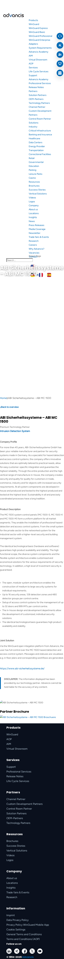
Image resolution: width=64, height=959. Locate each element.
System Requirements (40, 47)
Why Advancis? (36, 248)
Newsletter (34, 233)
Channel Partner (37, 107)
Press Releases (36, 225)
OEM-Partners (36, 99)
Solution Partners (37, 95)
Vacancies (34, 252)
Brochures (34, 185)
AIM (31, 55)
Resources (34, 181)
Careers (33, 245)
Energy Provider (37, 146)
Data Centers (35, 142)
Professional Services (40, 83)
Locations (34, 213)
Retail (31, 158)
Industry (33, 126)
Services (33, 67)
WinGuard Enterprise (39, 40)
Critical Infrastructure (40, 130)
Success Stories (37, 189)
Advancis (28, 957)
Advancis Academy (38, 51)
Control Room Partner (40, 118)
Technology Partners (39, 103)
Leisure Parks (35, 174)
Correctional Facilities (40, 154)
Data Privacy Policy (17, 920)
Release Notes (36, 87)
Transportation (36, 150)
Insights (33, 217)
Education (34, 166)
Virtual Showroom (38, 59)
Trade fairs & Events (39, 237)
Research (34, 241)
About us (33, 209)
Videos (32, 197)
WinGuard (34, 24)
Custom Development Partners (24, 803)
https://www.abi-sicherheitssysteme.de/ (22, 668)
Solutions (33, 122)
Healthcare (34, 138)
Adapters (33, 44)
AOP (31, 63)
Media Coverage (37, 229)
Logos (32, 201)
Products (33, 20)
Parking (32, 170)
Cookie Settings (15, 929)
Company (34, 205)
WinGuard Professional (40, 36)
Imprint (10, 915)
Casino (32, 178)
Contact (33, 256)
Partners (33, 91)
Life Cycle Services (38, 71)
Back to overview (10, 407)
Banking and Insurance (40, 134)
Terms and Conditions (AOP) (23, 939)
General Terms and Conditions (24, 934)
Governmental (36, 162)
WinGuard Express (38, 28)
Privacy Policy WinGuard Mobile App (27, 924)
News (32, 221)
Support (33, 75)
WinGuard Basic (37, 32)
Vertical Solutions (38, 193)
